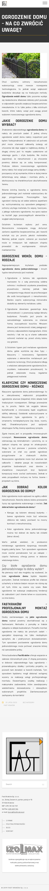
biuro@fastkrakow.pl (16, 812)
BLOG (8, 827)
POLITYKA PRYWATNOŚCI (15, 824)
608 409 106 (13, 809)
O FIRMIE (9, 820)
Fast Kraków (9, 705)
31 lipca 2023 (11, 702)
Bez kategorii (28, 702)
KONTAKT (9, 831)
